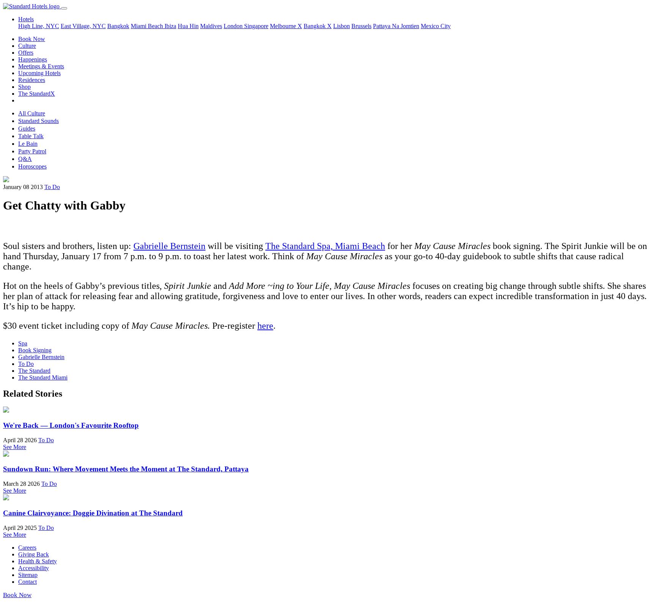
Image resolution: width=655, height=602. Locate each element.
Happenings (32, 59)
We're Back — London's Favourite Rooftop (71, 425)
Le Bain (28, 143)
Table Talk (31, 136)
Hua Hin (188, 26)
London (234, 26)
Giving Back (33, 554)
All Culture (31, 113)
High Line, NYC (38, 26)
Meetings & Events (41, 66)
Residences (31, 80)
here (265, 326)
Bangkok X (318, 26)
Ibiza (170, 26)
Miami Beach (148, 26)
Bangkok (118, 26)
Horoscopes (32, 166)
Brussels (361, 26)
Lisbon (341, 26)
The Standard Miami (42, 377)
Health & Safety (37, 561)
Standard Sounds (38, 121)
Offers (25, 52)
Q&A (25, 159)
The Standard (34, 370)
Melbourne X (286, 26)
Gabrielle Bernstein (169, 246)
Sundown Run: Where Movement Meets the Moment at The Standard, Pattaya (126, 469)
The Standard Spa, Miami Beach (325, 246)
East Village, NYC (83, 26)
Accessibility (33, 568)
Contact (27, 581)
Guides (26, 128)
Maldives (211, 26)
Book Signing (35, 350)
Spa (22, 343)
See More (14, 447)
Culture (27, 46)
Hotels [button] (26, 19)
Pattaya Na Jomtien (396, 26)
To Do (52, 187)
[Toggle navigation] (64, 8)
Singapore (256, 26)
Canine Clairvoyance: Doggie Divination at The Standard (93, 513)
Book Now (31, 39)
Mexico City (436, 26)
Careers (27, 547)
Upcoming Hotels (39, 73)
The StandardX (36, 93)
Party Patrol (32, 151)
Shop (24, 87)
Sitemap (28, 575)
